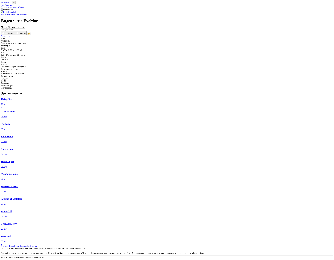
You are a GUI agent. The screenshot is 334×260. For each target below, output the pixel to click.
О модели (5, 36)
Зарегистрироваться (10, 7)
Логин (22, 7)
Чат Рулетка (6, 5)
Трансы (23, 14)
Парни (17, 14)
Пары (11, 14)
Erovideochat (6, 2)
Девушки (5, 14)
